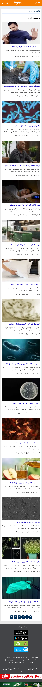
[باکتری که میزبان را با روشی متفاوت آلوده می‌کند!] (21, 389)
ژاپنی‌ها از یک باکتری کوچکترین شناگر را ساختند (24, 324)
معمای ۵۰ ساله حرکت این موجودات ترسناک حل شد (23, 364)
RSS (10, 662)
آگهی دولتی (29, 662)
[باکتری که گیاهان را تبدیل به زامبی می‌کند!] (21, 548)
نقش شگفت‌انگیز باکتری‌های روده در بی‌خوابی (25, 205)
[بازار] (21, 644)
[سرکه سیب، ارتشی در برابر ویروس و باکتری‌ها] (21, 469)
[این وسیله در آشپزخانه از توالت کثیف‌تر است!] (21, 231)
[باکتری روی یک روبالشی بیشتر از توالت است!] (21, 270)
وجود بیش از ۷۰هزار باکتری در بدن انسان (26, 443)
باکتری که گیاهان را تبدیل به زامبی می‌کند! (26, 562)
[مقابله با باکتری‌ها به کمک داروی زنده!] (21, 508)
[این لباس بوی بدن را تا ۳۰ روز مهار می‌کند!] (21, 33)
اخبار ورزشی (16, 657)
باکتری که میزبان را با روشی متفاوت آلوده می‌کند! (24, 403)
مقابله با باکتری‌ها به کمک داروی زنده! (27, 522)
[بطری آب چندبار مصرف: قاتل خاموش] (21, 112)
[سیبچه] (21, 633)
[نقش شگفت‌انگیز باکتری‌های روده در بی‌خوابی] (21, 191)
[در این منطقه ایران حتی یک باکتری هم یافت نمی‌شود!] (21, 152)
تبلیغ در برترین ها (11, 660)
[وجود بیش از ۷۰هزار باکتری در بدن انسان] (21, 429)
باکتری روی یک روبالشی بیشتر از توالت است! (25, 284)
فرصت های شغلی (24, 660)
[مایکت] (21, 649)
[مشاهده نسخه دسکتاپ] (3, 2)
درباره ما (8, 657)
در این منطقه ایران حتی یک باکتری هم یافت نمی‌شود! (22, 165)
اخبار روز (25, 657)
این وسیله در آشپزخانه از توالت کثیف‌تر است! (25, 245)
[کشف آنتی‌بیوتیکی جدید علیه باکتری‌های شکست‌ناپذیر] (21, 72)
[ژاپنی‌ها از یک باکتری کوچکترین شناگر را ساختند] (21, 310)
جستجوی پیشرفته (19, 662)
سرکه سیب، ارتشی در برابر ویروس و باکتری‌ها (25, 483)
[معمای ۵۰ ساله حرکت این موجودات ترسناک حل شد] (21, 350)
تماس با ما (34, 660)
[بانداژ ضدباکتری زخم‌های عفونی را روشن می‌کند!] (21, 588)
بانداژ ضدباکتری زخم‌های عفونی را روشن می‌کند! (24, 601)
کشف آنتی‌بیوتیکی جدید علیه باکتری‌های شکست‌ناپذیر (22, 86)
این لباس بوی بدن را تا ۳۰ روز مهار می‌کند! (26, 46)
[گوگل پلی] (21, 638)
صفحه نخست (34, 657)
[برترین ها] (18, 3)
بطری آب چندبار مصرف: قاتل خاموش (27, 126)
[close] (1, 672)
